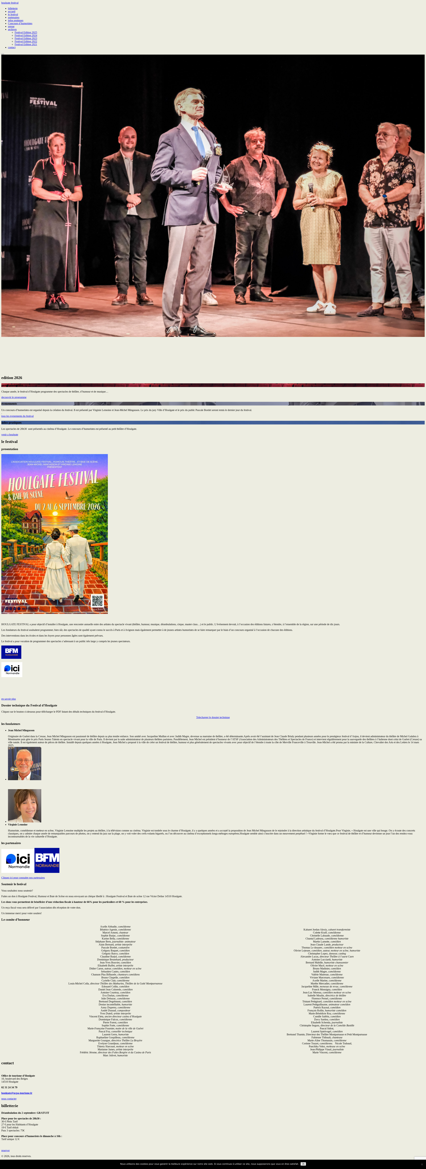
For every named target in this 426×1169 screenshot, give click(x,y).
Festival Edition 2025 (26, 32)
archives (12, 29)
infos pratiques (15, 20)
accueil (11, 11)
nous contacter (8, 1098)
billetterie (13, 8)
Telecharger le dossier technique (213, 717)
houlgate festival (9, 2)
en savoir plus (8, 698)
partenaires (13, 17)
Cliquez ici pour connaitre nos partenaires (23, 877)
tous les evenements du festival (17, 416)
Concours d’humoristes (20, 23)
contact (11, 47)
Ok (303, 1164)
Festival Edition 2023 (26, 38)
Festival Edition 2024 (26, 35)
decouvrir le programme (13, 397)
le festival (13, 14)
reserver (5, 1150)
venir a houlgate (9, 434)
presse (11, 26)
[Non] (422, 1164)
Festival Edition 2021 (26, 44)
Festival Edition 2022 (26, 41)
